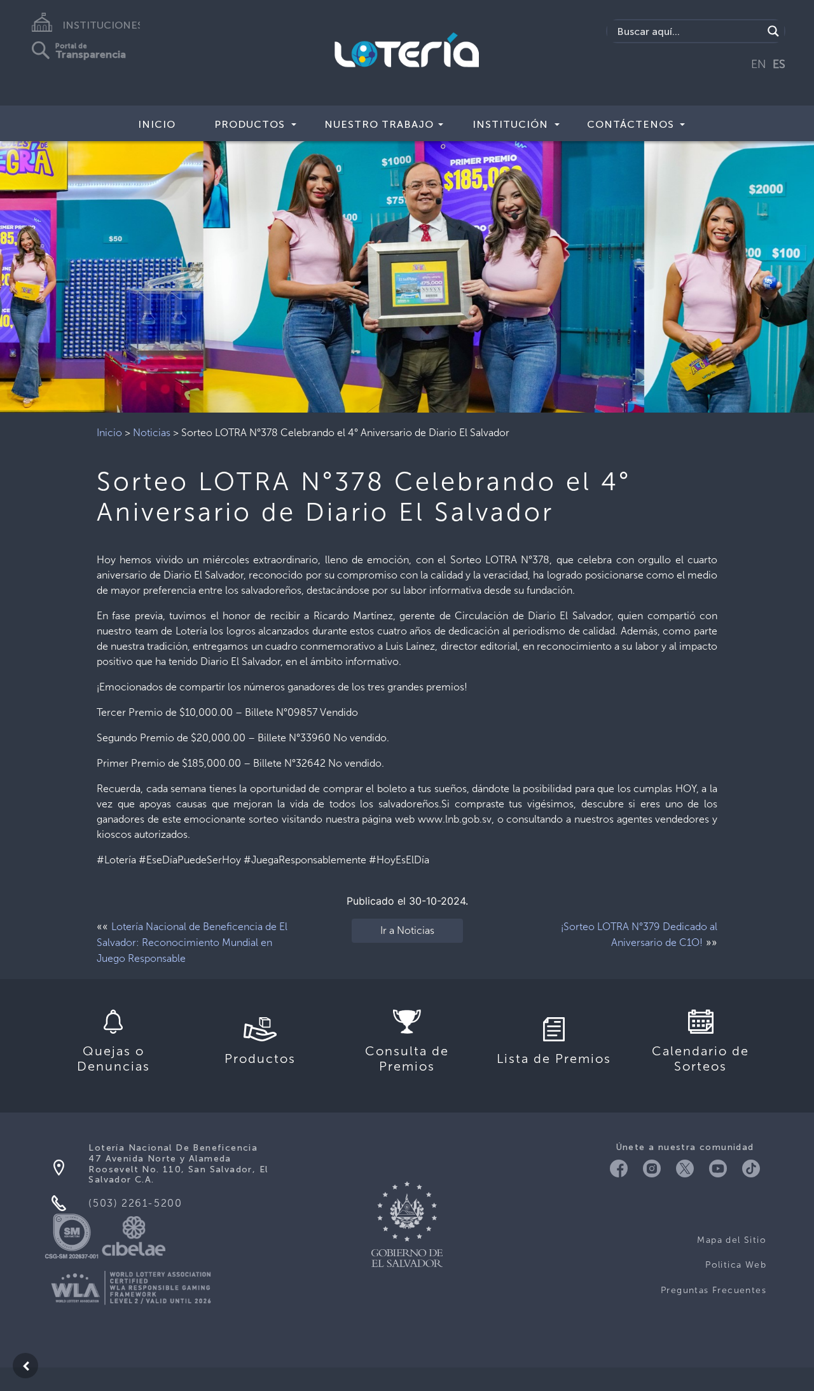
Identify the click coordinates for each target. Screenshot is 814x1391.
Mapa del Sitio (731, 1240)
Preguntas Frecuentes (713, 1290)
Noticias (151, 433)
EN (758, 64)
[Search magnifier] (773, 31)
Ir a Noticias (407, 930)
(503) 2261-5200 (135, 1203)
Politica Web (735, 1264)
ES (779, 64)
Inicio (157, 124)
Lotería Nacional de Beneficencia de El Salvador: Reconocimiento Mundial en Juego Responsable (192, 942)
